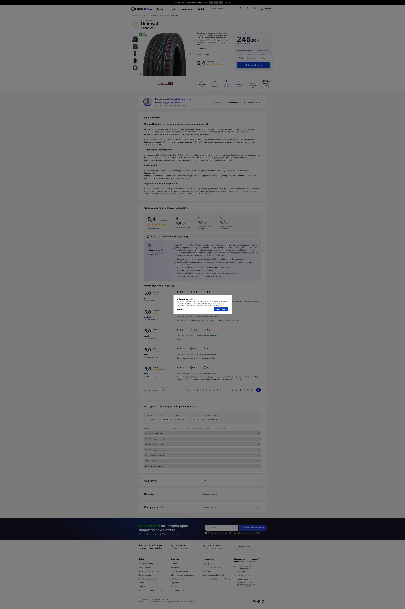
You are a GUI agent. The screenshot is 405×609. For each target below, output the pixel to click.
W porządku (220, 309)
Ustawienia (180, 309)
